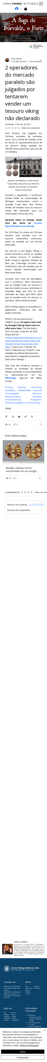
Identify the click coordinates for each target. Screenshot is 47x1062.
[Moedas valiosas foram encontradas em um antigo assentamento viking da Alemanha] (23, 451)
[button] (25, 8)
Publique (27, 992)
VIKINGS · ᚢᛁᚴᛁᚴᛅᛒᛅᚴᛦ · (21, 3)
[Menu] (41, 3)
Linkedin (6, 1020)
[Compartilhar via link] (25, 416)
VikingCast (37, 988)
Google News (15, 1020)
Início (26, 986)
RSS (4, 1012)
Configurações (23, 1057)
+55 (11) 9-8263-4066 (14, 986)
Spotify (14, 1016)
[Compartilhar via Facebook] (6, 416)
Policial (8, 408)
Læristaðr (36, 986)
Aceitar (23, 1051)
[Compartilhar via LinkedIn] (19, 416)
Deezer (13, 1014)
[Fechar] (43, 1031)
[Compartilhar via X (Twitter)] (12, 416)
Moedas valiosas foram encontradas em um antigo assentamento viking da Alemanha (21, 469)
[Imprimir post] (32, 416)
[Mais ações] (40, 60)
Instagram (7, 1016)
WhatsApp (7, 1018)
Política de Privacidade (29, 1045)
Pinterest (13, 1012)
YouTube (14, 1018)
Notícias (27, 990)
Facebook (6, 1014)
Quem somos (29, 988)
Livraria (27, 994)
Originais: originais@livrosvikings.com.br (12, 991)
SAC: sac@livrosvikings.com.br (12, 988)
